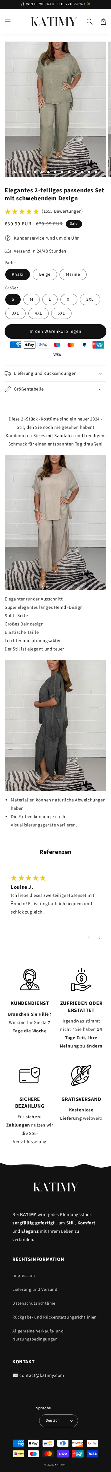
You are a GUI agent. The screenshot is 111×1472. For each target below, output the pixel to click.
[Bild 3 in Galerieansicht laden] (21, 172)
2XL (90, 299)
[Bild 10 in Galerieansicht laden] (68, 172)
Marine (73, 274)
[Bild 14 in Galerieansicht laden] (95, 172)
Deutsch (53, 1420)
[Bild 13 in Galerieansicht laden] (89, 172)
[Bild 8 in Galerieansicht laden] (55, 172)
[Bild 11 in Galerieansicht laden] (75, 172)
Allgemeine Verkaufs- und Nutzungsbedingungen (38, 1335)
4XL (38, 313)
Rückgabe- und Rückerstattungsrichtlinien (54, 1317)
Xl (69, 299)
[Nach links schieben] (88, 937)
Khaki (17, 274)
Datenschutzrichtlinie (34, 1303)
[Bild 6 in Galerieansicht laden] (41, 172)
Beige (45, 274)
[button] (7, 21)
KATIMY (59, 1464)
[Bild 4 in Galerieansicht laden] (28, 172)
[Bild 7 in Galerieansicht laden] (48, 172)
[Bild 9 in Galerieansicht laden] (62, 172)
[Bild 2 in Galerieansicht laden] (14, 172)
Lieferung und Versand (35, 1289)
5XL (61, 313)
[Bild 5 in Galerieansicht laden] (34, 172)
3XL (15, 313)
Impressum (23, 1276)
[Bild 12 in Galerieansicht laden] (82, 172)
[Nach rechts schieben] (99, 937)
